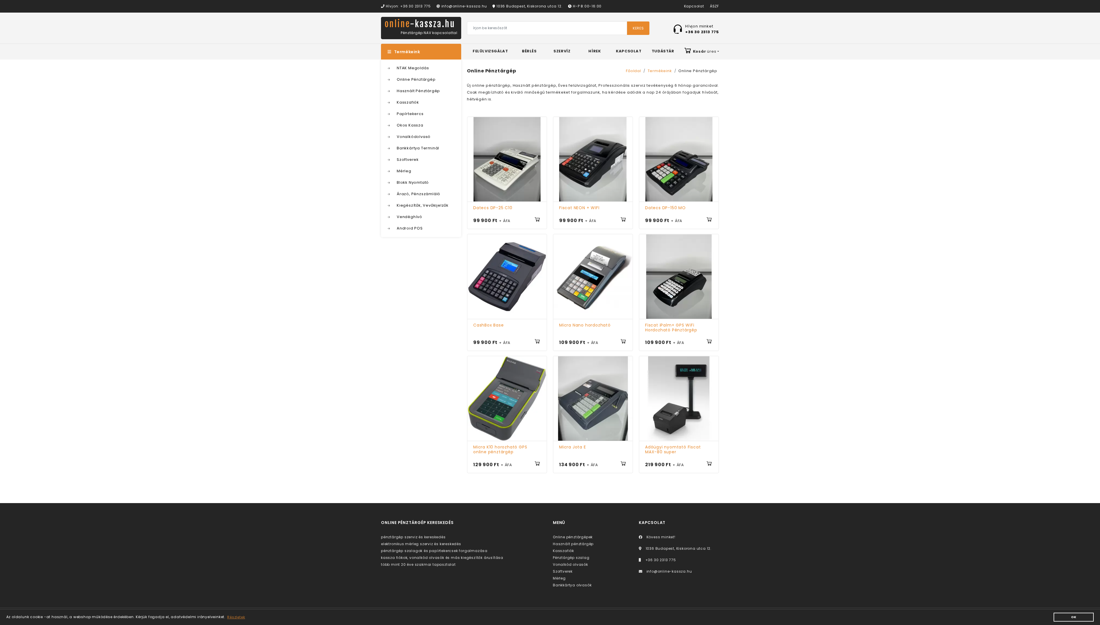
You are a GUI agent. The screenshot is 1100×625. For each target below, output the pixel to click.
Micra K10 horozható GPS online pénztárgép (500, 449)
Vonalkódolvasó (414, 136)
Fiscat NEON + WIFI (579, 208)
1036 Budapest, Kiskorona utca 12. (528, 6)
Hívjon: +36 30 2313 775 (408, 6)
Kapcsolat (694, 6)
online (420, 24)
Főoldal (633, 71)
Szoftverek (408, 159)
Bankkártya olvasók (572, 585)
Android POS (410, 228)
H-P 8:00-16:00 (587, 6)
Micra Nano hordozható (585, 325)
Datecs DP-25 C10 (492, 208)
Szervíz (561, 51)
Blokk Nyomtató (413, 182)
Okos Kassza (410, 125)
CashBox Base (488, 325)
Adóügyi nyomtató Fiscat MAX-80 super (673, 449)
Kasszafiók (408, 102)
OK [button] (1074, 617)
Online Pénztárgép (416, 79)
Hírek (594, 51)
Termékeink (407, 52)
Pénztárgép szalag (571, 557)
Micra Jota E (572, 447)
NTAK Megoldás (413, 68)
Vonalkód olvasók (570, 564)
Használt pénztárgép (573, 543)
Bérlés (529, 51)
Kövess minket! (660, 537)
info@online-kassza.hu (463, 6)
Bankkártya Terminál (418, 148)
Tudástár (663, 51)
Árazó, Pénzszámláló (418, 194)
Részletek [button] (236, 617)
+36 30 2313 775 (660, 559)
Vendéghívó (409, 216)
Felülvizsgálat (490, 51)
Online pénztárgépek (573, 537)
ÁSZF (714, 6)
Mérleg (404, 171)
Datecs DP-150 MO (665, 208)
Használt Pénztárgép (418, 91)
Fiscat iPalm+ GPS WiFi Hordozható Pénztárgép (671, 327)
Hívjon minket (702, 29)
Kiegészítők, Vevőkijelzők (423, 205)
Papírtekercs (410, 113)
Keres (638, 28)
